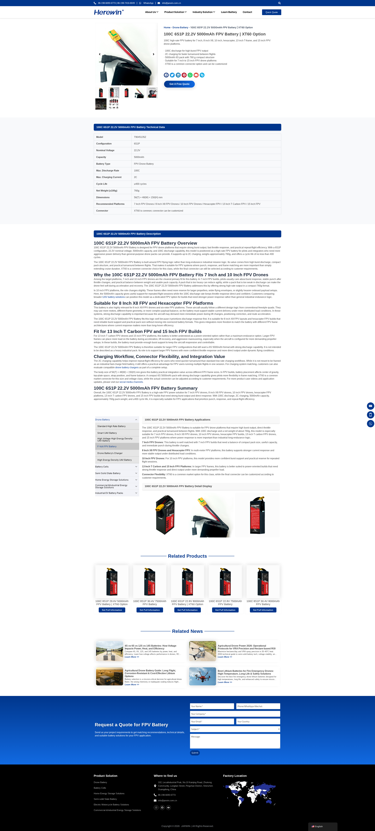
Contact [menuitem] (247, 12)
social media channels (131, 382)
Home (167, 27)
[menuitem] (152, 12)
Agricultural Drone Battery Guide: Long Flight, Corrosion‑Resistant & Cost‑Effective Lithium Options (150, 673)
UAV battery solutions (113, 297)
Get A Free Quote (179, 84)
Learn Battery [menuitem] (229, 12)
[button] (279, 3)
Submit (195, 752)
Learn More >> (132, 657)
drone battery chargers (127, 367)
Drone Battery (180, 27)
